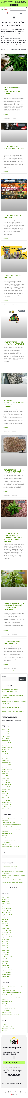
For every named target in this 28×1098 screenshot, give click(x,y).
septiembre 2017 (7, 802)
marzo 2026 (5, 729)
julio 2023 (5, 751)
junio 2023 (5, 754)
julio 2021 (4, 791)
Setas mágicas (6, 842)
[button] (14, 17)
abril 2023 (5, 758)
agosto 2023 (5, 749)
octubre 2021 (6, 787)
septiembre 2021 (7, 789)
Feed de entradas (7, 1026)
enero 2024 (5, 738)
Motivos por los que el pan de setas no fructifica (14, 471)
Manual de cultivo (7, 833)
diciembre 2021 (6, 782)
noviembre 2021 (6, 784)
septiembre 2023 (7, 747)
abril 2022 (5, 776)
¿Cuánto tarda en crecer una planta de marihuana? (14, 343)
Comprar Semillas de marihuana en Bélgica (12, 642)
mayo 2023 (5, 756)
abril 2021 (5, 796)
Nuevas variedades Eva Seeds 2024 (12, 707)
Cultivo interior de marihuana (10, 827)
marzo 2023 (5, 760)
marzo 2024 (5, 734)
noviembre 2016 (6, 804)
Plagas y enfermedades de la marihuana (13, 840)
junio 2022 (5, 773)
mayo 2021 (5, 793)
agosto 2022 (5, 771)
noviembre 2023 (6, 743)
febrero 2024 (6, 736)
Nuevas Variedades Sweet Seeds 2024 (13, 711)
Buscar (4, 676)
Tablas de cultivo (7, 844)
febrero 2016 (5, 809)
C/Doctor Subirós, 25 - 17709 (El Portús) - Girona (14, 1071)
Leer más (6, 114)
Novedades (5, 838)
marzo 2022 (5, 778)
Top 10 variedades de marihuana (11, 846)
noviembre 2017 (6, 800)
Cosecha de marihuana (8, 822)
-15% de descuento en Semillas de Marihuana (20, 2)
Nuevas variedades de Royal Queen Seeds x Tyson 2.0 (14, 148)
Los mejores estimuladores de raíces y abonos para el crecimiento (14, 403)
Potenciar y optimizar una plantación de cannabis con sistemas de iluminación (14, 607)
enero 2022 (5, 780)
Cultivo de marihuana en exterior (11, 824)
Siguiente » (20, 671)
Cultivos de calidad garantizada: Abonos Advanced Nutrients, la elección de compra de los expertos (14, 537)
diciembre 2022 (6, 762)
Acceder (4, 1024)
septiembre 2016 (7, 806)
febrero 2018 (5, 798)
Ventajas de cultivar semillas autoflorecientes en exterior (12, 90)
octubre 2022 (6, 767)
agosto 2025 (5, 732)
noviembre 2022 (6, 765)
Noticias (4, 835)
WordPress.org (6, 1031)
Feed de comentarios (8, 1028)
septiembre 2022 (7, 769)
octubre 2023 (6, 745)
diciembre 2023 (6, 740)
